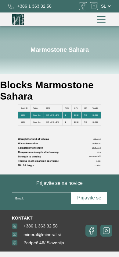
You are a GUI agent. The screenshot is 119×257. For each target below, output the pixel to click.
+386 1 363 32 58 (34, 6)
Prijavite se (89, 197)
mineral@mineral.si (42, 234)
